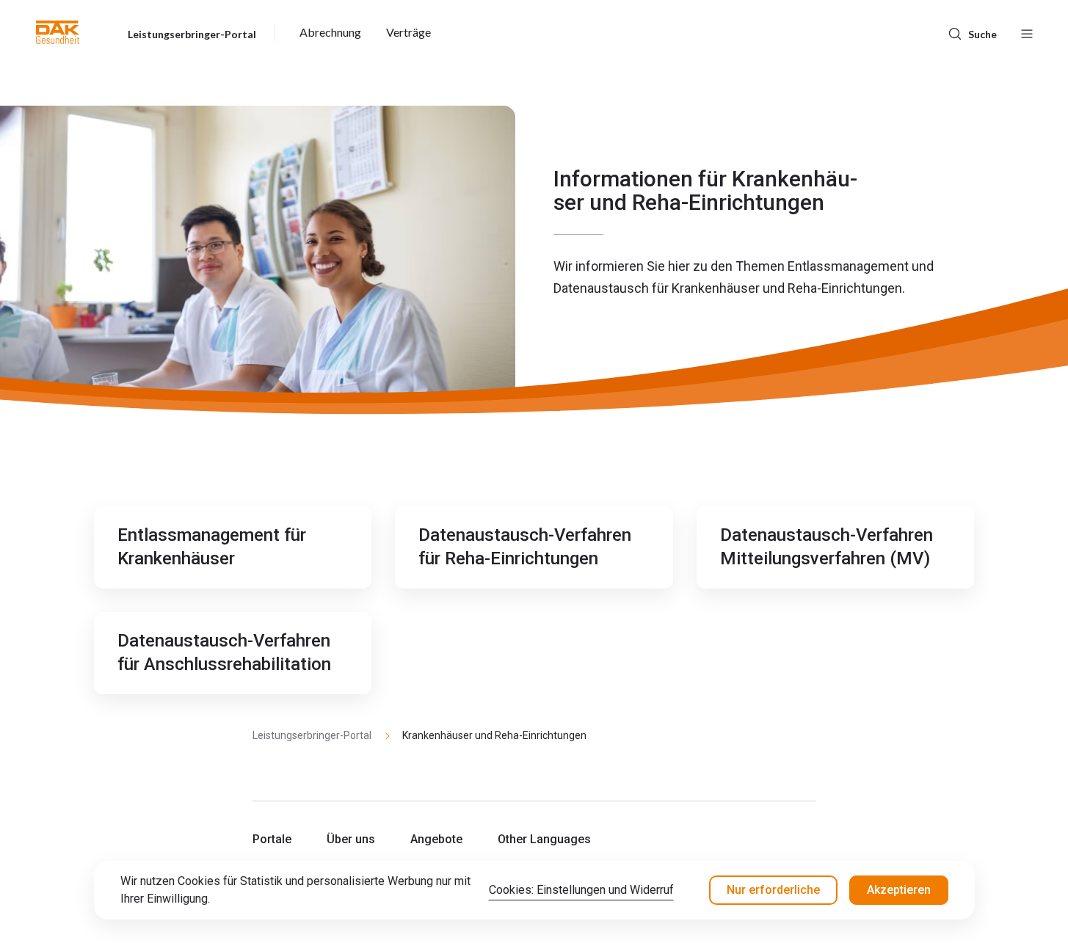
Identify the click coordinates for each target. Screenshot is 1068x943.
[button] (58, 32)
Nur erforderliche (773, 890)
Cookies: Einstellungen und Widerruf (581, 890)
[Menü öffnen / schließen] (1027, 32)
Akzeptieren (899, 890)
